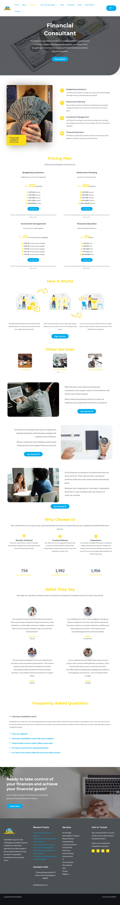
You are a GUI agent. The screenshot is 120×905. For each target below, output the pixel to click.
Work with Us (90, 5)
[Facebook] (107, 850)
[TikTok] (98, 850)
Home (17, 5)
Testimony (71, 5)
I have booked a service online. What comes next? (32, 743)
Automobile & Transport (71, 836)
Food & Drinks (67, 847)
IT (63, 859)
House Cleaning (67, 853)
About (24, 5)
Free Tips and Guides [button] (48, 5)
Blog (62, 5)
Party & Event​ (67, 865)
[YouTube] (93, 850)
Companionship (67, 842)
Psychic (65, 871)
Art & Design (66, 833)
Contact (17, 11)
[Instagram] (102, 850)
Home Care (66, 850)
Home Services (67, 856)
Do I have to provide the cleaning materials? (30, 748)
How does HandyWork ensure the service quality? (33, 738)
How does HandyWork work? (24, 716)
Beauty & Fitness (68, 839)
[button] (111, 8)
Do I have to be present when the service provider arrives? (36, 752)
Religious (65, 874)
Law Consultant (67, 862)
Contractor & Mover (69, 845)
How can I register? (20, 734)
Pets (64, 868)
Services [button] (33, 5)
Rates (80, 5)
